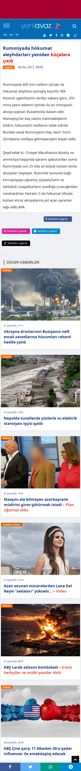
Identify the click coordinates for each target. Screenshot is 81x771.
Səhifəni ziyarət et (57, 221)
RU (5, 35)
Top (75, 759)
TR (16, 35)
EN (11, 35)
